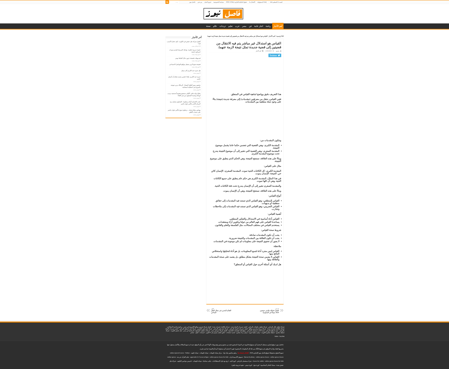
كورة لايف (233, 361)
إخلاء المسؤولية (261, 2)
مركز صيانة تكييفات (216, 353)
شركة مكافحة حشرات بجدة (275, 329)
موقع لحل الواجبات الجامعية (237, 331)
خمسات (202, 332)
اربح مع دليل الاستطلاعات (220, 361)
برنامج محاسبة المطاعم (174, 327)
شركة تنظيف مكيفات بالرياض (257, 327)
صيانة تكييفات (204, 353)
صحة (208, 26)
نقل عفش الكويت (176, 331)
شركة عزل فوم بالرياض (220, 329)
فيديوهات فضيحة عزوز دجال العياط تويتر (188, 58)
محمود (277, 51)
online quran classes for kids (219, 357)
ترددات (222, 26)
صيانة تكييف (194, 353)
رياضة (268, 26)
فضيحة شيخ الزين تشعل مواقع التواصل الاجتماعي (185, 64)
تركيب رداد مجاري (242, 332)
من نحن (200, 2)
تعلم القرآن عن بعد (183, 357)
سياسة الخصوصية (219, 2)
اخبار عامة (258, 26)
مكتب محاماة (207, 361)
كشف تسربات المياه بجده (239, 327)
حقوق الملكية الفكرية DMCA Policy (236, 2)
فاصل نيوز (192, 2)
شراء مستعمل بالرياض (244, 361)
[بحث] (167, 2)
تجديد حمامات (230, 332)
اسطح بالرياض (270, 331)
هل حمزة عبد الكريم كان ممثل (191, 70)
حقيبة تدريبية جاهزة (238, 365)
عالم (215, 26)
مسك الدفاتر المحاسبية (268, 365)
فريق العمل (207, 2)
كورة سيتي (248, 365)
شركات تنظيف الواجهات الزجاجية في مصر (196, 331)
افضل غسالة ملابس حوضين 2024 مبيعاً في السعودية (269, 310)
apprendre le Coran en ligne (199, 357)
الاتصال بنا (252, 2)
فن (250, 26)
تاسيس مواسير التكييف (184, 361)
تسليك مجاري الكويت (268, 332)
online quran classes (262, 357)
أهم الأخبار (277, 26)
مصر (244, 26)
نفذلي (192, 332)
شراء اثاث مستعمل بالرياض (256, 331)
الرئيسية (279, 36)
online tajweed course (177, 353)
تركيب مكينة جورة (254, 332)
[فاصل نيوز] (224, 13)
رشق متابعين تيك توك (230, 353)
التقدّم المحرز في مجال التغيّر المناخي (221, 310)
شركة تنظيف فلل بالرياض (276, 327)
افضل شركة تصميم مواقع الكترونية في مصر (197, 327)
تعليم (230, 26)
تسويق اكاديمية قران (236, 357)
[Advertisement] (245, 75)
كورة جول (256, 365)
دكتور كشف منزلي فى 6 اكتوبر (215, 332)
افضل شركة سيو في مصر (219, 331)
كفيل (196, 332)
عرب (237, 26)
